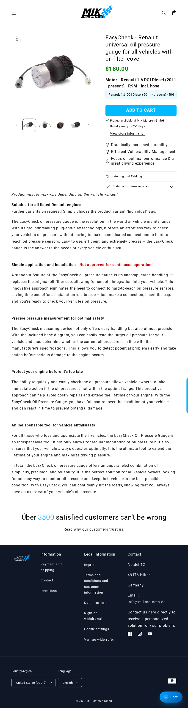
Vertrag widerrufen (99, 639)
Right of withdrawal (93, 616)
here (152, 612)
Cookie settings (96, 629)
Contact (47, 580)
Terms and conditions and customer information (96, 583)
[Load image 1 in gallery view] (29, 125)
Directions (49, 591)
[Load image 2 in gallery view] (45, 125)
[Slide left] (16, 125)
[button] (164, 13)
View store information (127, 133)
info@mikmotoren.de (147, 602)
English (68, 682)
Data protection (97, 603)
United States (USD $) (31, 682)
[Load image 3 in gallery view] (60, 125)
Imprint (90, 565)
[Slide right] (89, 125)
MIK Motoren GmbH (99, 701)
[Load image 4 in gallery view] (76, 125)
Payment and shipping (51, 567)
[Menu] (14, 13)
